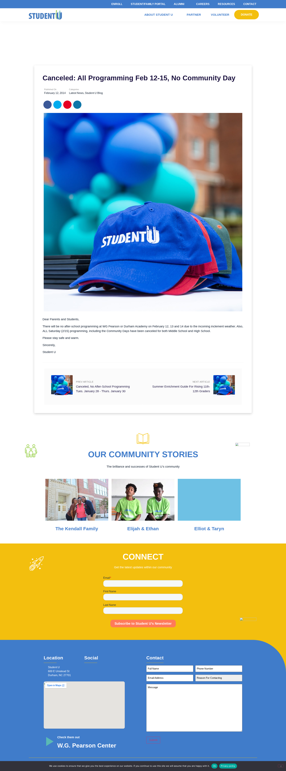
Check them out (68, 737)
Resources (226, 4)
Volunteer (220, 14)
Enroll (116, 4)
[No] (281, 765)
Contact (249, 4)
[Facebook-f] (86, 667)
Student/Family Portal (148, 4)
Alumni (179, 4)
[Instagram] (90, 667)
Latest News (76, 93)
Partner (194, 14)
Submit (153, 740)
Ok (214, 766)
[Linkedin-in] (95, 667)
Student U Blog (94, 93)
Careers (203, 4)
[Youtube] (99, 667)
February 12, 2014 (55, 93)
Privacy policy (228, 766)
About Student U (158, 14)
